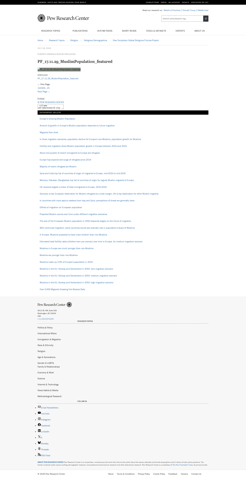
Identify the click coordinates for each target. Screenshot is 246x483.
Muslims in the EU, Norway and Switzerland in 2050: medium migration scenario (78, 275)
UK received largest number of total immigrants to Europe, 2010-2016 (73, 187)
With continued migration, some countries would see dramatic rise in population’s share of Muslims (87, 227)
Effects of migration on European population (61, 207)
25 (48, 87)
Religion (41, 351)
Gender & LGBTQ (46, 363)
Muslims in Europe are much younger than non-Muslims (66, 248)
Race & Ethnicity (45, 345)
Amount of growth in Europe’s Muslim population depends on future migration (77, 125)
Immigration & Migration (49, 339)
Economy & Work (46, 372)
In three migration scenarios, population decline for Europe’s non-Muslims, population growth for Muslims (90, 139)
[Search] (205, 19)
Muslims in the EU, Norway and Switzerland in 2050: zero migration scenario (76, 268)
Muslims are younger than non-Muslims (59, 255)
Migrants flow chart (49, 132)
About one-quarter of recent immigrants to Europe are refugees (70, 152)
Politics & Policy (45, 327)
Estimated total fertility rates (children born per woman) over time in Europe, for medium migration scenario (91, 241)
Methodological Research (50, 396)
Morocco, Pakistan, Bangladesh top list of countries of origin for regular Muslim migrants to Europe (87, 180)
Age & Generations (46, 357)
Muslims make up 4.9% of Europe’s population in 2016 (66, 261)
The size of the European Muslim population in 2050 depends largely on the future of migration (85, 221)
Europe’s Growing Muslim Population (57, 54)
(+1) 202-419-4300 (46, 319)
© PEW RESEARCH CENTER (51, 102)
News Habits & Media (48, 390)
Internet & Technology (48, 384)
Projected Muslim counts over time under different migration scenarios (73, 214)
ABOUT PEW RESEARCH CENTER (50, 462)
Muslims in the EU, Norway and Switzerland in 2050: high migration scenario (76, 282)
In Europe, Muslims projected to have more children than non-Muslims (73, 234)
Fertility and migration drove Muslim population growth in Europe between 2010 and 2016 (83, 146)
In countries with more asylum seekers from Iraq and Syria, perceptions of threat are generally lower (87, 200)
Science (41, 378)
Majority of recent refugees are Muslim (58, 166)
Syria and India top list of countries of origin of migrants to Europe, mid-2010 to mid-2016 (83, 173)
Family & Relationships (49, 366)
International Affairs (47, 333)
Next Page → (44, 91)
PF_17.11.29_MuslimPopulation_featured (58, 78)
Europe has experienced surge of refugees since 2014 (65, 159)
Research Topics (51, 30)
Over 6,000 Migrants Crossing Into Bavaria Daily (62, 289)
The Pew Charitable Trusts (183, 465)
